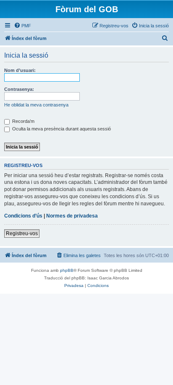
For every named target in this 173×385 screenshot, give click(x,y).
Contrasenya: (19, 89)
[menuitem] (22, 26)
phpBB (66, 270)
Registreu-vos (22, 233)
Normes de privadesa (72, 216)
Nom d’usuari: (20, 70)
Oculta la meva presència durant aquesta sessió (61, 128)
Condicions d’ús (23, 216)
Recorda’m (22, 121)
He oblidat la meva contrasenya (36, 104)
